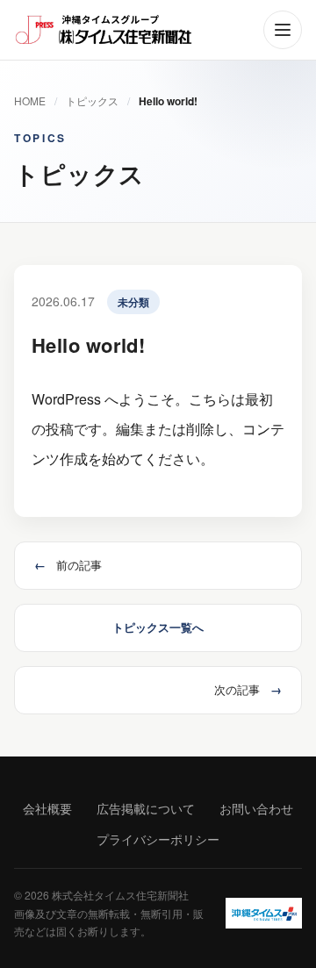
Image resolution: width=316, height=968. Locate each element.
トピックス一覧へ (158, 627)
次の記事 (248, 689)
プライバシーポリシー (158, 839)
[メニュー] (282, 30)
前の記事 (68, 564)
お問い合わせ (256, 808)
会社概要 (47, 808)
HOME (30, 100)
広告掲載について (146, 808)
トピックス (92, 100)
